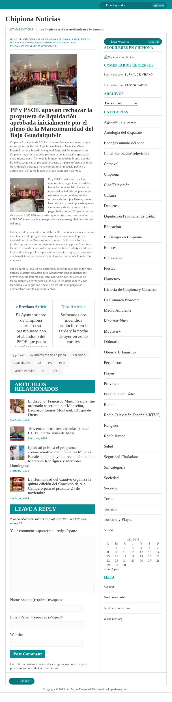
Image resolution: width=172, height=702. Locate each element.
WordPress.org (113, 619)
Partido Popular (23, 371)
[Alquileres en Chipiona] (119, 57)
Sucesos (110, 488)
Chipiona (79, 355)
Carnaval (111, 164)
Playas (109, 373)
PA (50, 363)
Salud (108, 446)
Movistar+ (112, 331)
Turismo (110, 509)
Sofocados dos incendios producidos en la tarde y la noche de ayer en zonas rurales (74, 328)
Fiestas (109, 268)
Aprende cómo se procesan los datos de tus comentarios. (48, 666)
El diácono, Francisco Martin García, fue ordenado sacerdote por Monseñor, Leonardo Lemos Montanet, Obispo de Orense (61, 408)
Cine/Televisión (116, 185)
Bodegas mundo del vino (124, 143)
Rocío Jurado (114, 436)
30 (116, 565)
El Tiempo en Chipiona (123, 237)
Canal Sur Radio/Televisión (126, 153)
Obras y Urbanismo (120, 352)
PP (43, 371)
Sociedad (111, 478)
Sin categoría (27, 39)
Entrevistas (113, 258)
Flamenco (112, 279)
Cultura (110, 195)
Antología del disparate (123, 132)
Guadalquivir (21, 363)
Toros (108, 498)
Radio (109, 404)
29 (108, 565)
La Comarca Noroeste (122, 300)
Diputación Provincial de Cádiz (129, 216)
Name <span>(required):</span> (36, 600)
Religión (111, 425)
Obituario (111, 341)
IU (39, 363)
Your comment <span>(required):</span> (43, 531)
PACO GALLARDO (136, 85)
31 (124, 565)
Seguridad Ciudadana (121, 456)
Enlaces (110, 247)
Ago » (115, 569)
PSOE (56, 371)
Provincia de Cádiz (119, 394)
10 (124, 552)
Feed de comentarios (117, 608)
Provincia (111, 383)
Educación (112, 226)
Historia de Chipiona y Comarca (130, 289)
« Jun (107, 569)
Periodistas (113, 362)
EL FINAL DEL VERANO (139, 74)
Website (16, 635)
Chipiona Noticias (32, 19)
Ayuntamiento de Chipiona (48, 355)
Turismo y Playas (118, 519)
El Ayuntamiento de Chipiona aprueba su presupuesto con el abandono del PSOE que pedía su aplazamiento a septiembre (31, 333)
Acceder (109, 586)
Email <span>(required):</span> (36, 617)
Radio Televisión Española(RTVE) (132, 415)
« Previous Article (31, 307)
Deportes (111, 205)
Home (13, 39)
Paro (62, 363)
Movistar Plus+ (116, 321)
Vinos (108, 530)
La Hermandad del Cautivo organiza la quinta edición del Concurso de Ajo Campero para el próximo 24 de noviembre (59, 486)
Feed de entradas (115, 597)
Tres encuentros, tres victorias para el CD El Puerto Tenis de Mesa (58, 430)
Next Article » (74, 307)
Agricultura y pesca (120, 122)
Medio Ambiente (117, 310)
